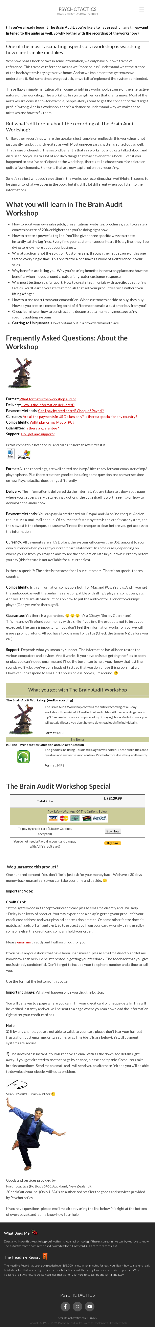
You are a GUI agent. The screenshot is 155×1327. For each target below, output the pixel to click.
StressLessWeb (118, 1323)
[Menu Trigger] (141, 9)
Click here (92, 1246)
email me (24, 942)
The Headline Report (22, 1257)
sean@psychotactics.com (72, 1318)
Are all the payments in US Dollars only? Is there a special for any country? (80, 416)
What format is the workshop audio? (47, 399)
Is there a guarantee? (42, 428)
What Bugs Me (17, 1233)
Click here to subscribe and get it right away (97, 1274)
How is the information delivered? (47, 405)
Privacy (93, 1318)
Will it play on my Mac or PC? (52, 422)
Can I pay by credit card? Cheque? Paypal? (71, 410)
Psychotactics (77, 9)
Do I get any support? (37, 434)
